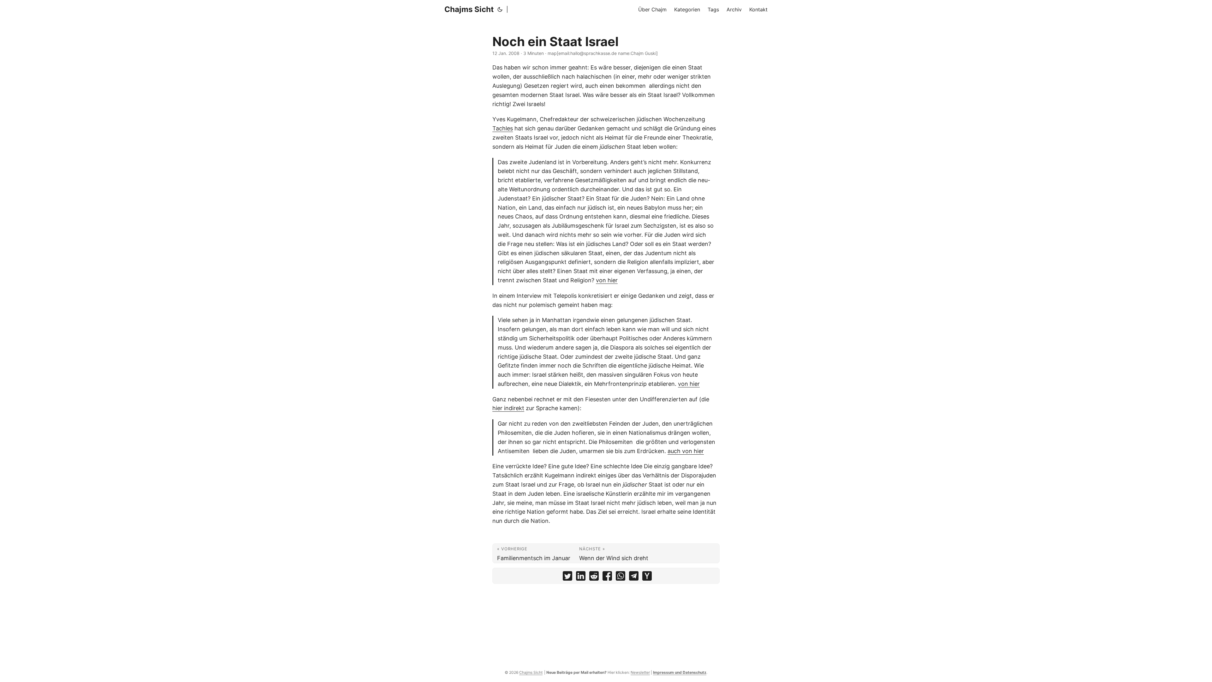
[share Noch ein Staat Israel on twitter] (567, 577)
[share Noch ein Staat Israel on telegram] (634, 577)
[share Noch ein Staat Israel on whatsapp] (620, 577)
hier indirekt (508, 408)
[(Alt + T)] (500, 9)
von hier (607, 280)
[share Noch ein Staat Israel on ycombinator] (647, 577)
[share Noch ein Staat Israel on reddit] (594, 577)
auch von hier (686, 451)
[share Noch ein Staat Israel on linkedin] (580, 577)
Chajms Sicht (469, 9)
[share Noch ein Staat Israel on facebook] (607, 577)
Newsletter (640, 672)
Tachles (502, 128)
